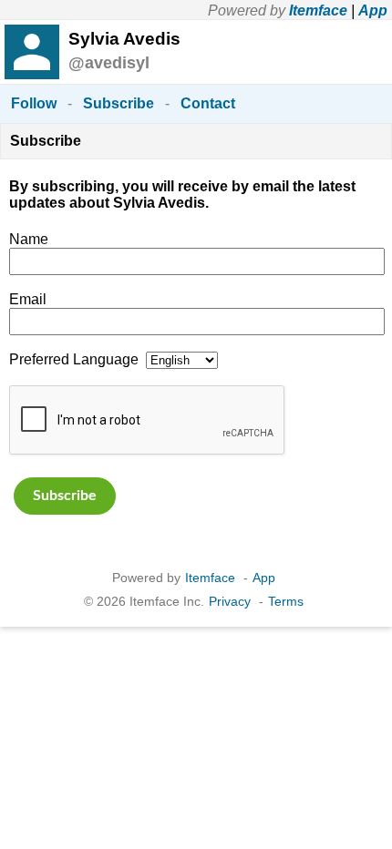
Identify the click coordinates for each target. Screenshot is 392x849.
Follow (34, 103)
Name (28, 239)
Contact (208, 103)
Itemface (318, 10)
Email (27, 299)
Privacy (230, 601)
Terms (286, 601)
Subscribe (118, 103)
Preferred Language (74, 359)
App (372, 10)
